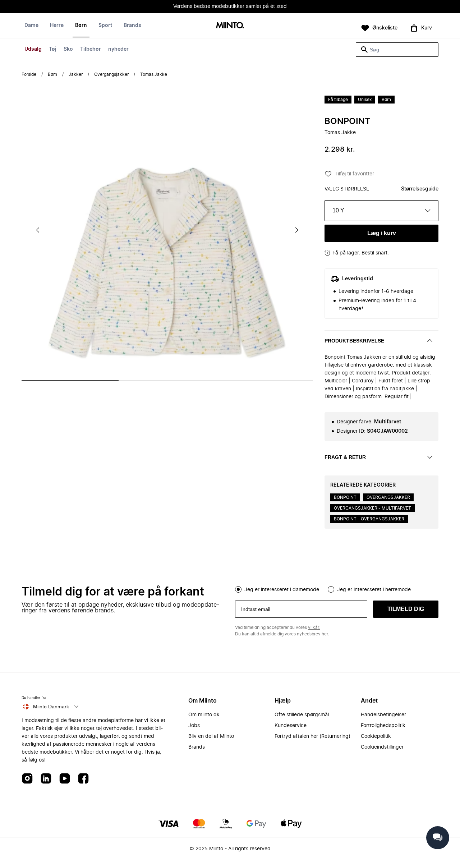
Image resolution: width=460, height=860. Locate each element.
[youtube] (64, 779)
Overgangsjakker (111, 74)
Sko (68, 49)
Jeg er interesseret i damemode (281, 589)
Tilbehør (90, 49)
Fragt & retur (345, 457)
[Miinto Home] (230, 26)
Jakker (76, 74)
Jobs (194, 725)
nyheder (118, 49)
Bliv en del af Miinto (211, 736)
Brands (132, 25)
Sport (105, 25)
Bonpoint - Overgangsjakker (369, 519)
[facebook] (83, 779)
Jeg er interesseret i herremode (374, 589)
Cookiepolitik (376, 736)
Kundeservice (291, 725)
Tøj (52, 49)
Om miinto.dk (204, 714)
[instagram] (27, 779)
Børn (81, 25)
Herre (57, 25)
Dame (31, 25)
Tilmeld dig (405, 609)
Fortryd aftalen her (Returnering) (312, 736)
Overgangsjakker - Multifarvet (372, 508)
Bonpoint (348, 121)
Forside (29, 74)
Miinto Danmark (51, 706)
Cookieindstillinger (382, 747)
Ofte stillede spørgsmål (302, 714)
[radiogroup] (336, 589)
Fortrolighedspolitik (383, 725)
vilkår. (314, 627)
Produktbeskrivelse (354, 341)
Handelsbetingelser (383, 714)
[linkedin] (46, 779)
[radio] (238, 589)
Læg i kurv (381, 233)
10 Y (338, 210)
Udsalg (33, 49)
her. (325, 634)
